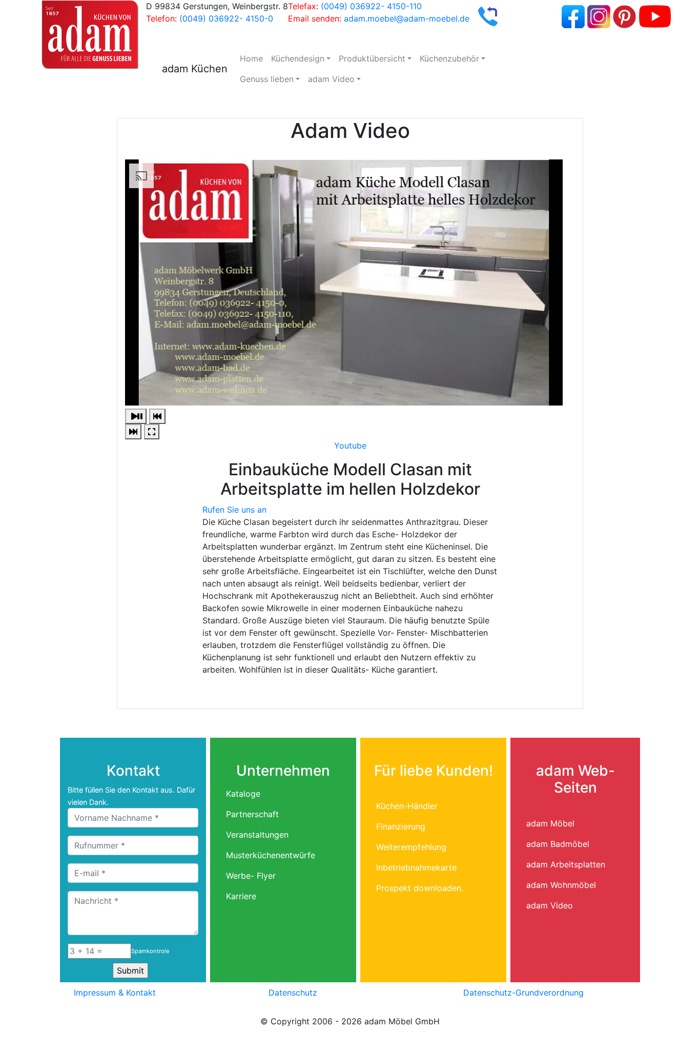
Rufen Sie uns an (234, 509)
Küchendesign (297, 58)
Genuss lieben (267, 79)
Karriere (241, 896)
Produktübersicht (372, 58)
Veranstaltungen (257, 835)
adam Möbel (550, 823)
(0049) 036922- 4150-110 (371, 6)
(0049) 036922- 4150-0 (226, 18)
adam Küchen (195, 69)
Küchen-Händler (407, 806)
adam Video (331, 79)
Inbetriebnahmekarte (416, 867)
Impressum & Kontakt (115, 992)
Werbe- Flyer (251, 876)
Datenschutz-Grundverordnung (523, 992)
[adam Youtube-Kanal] (655, 15)
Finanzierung (400, 826)
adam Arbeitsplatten (565, 864)
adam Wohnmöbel (561, 885)
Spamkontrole (150, 951)
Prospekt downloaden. (419, 888)
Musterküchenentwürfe (270, 855)
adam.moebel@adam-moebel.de (406, 18)
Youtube (350, 445)
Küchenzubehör (449, 58)
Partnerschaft (252, 814)
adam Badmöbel (557, 844)
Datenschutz (293, 992)
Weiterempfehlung (411, 847)
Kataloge (243, 793)
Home (251, 58)
